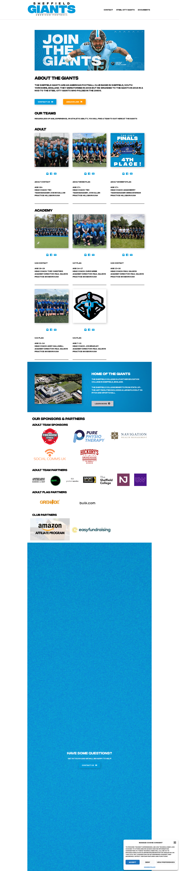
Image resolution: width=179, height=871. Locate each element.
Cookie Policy (149, 867)
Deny (147, 862)
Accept (132, 862)
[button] (175, 842)
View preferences (166, 862)
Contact (108, 10)
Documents (144, 10)
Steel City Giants (125, 10)
